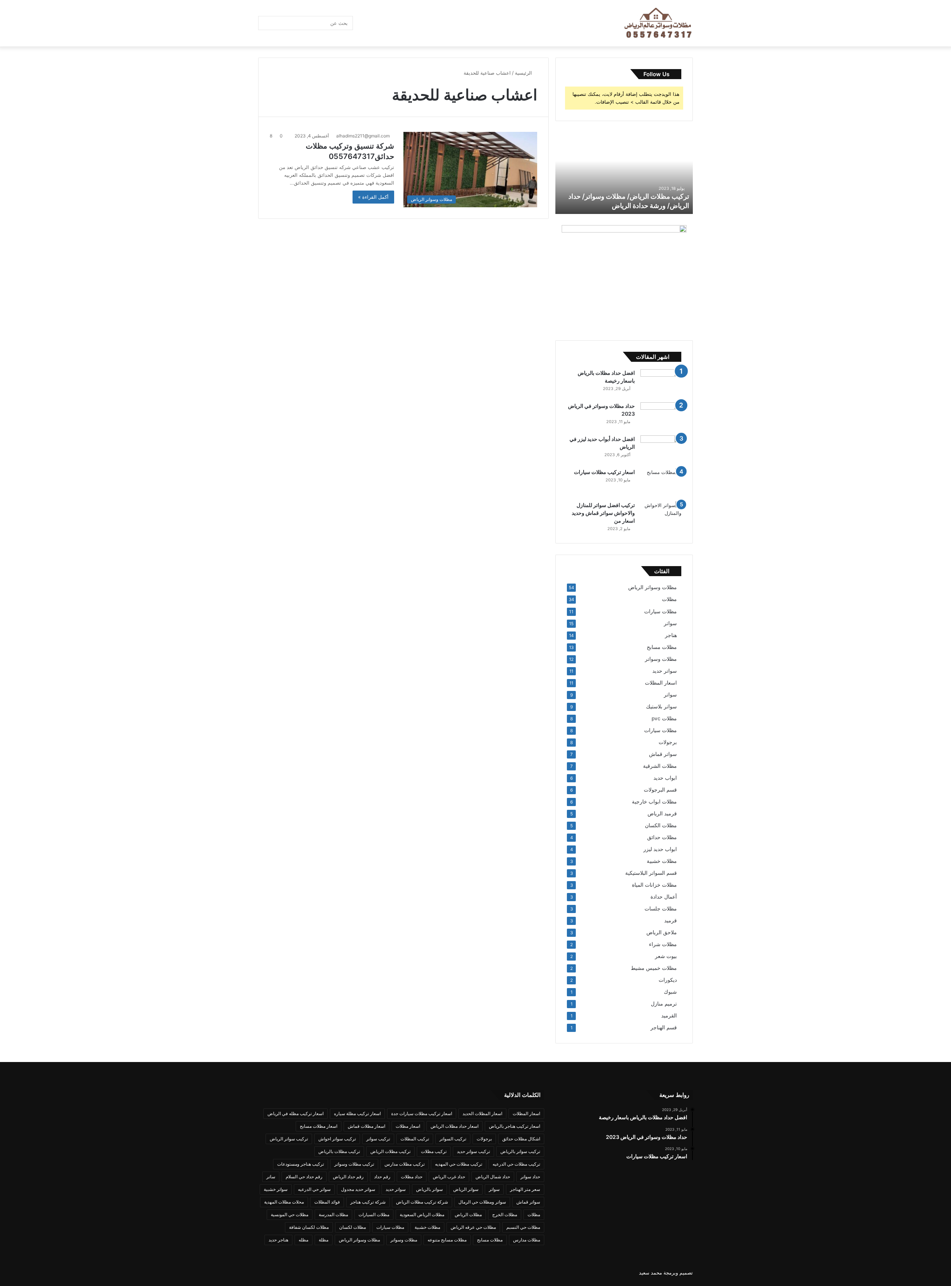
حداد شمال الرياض (493, 1176)
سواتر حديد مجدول (358, 1189)
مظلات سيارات (660, 611)
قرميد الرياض (662, 813)
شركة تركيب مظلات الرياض (422, 1202)
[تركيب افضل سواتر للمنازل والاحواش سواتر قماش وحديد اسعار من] (660, 515)
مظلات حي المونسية (289, 1214)
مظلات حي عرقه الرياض (473, 1227)
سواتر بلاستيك (661, 706)
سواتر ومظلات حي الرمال (482, 1202)
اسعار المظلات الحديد (482, 1113)
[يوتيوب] (395, 23)
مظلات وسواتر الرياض (652, 587)
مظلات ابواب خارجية (654, 802)
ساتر (270, 1176)
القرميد (669, 1016)
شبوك (670, 992)
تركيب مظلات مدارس (404, 1164)
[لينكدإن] (406, 23)
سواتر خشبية (276, 1189)
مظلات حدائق (662, 837)
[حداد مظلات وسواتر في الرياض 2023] (660, 416)
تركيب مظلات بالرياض (339, 1151)
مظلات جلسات (661, 909)
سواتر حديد (664, 671)
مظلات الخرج (504, 1214)
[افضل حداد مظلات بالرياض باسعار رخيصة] (660, 383)
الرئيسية (524, 73)
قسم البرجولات (660, 790)
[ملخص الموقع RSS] (362, 23)
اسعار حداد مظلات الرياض (454, 1126)
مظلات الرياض (468, 1214)
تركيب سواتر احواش (337, 1139)
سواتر (670, 623)
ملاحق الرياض (661, 932)
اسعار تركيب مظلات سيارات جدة (421, 1113)
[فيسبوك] (440, 23)
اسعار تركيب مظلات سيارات (604, 472)
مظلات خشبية (662, 861)
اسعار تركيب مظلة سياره (357, 1113)
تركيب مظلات (434, 1151)
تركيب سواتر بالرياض (520, 1151)
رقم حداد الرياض (348, 1176)
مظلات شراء (663, 944)
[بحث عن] (265, 23)
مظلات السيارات (373, 1214)
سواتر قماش (663, 754)
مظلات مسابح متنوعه (447, 1240)
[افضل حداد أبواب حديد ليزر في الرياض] (660, 449)
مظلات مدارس (526, 1240)
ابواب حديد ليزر (660, 849)
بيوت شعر (666, 956)
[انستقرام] (373, 23)
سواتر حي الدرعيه (314, 1189)
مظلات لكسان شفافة (309, 1227)
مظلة (323, 1240)
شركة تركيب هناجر (368, 1202)
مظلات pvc (664, 718)
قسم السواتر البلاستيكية (651, 873)
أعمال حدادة (663, 897)
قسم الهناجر (663, 1027)
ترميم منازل (664, 1004)
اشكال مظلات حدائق (521, 1139)
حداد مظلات (411, 1176)
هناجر (671, 635)
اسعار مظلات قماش (366, 1126)
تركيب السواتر (452, 1139)
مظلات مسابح (662, 647)
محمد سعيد (650, 1273)
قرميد (670, 920)
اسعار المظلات (661, 683)
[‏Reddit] (384, 23)
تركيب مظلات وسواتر (354, 1164)
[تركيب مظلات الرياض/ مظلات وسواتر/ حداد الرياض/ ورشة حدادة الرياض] (624, 173)
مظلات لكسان (352, 1227)
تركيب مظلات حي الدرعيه (516, 1164)
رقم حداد (382, 1176)
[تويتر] (429, 23)
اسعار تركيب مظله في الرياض (295, 1113)
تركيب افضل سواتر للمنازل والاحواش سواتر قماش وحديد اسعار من (603, 513)
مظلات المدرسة (333, 1214)
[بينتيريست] (417, 23)
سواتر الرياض (465, 1189)
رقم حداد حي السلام (304, 1176)
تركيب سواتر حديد (473, 1151)
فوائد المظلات (327, 1202)
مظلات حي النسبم (523, 1227)
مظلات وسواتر (661, 659)
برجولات (668, 742)
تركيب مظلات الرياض (390, 1151)
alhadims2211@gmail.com (363, 136)
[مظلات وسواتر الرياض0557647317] (658, 23)
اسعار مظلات (408, 1126)
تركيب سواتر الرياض (289, 1139)
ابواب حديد (665, 778)
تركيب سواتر (378, 1139)
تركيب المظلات (414, 1139)
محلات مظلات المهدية (284, 1202)
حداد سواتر (530, 1176)
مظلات (669, 599)
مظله (303, 1240)
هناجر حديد (278, 1240)
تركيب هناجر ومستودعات (300, 1164)
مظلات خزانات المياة (654, 885)
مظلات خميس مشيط (654, 968)
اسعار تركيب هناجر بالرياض (514, 1126)
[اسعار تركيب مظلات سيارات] (660, 482)
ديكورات (668, 980)
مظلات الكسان (661, 825)
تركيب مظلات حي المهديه (458, 1164)
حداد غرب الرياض (449, 1176)
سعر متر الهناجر (525, 1189)
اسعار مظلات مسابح (318, 1126)
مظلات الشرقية (660, 766)
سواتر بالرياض (429, 1189)
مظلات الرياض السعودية (422, 1214)
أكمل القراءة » (373, 197)
